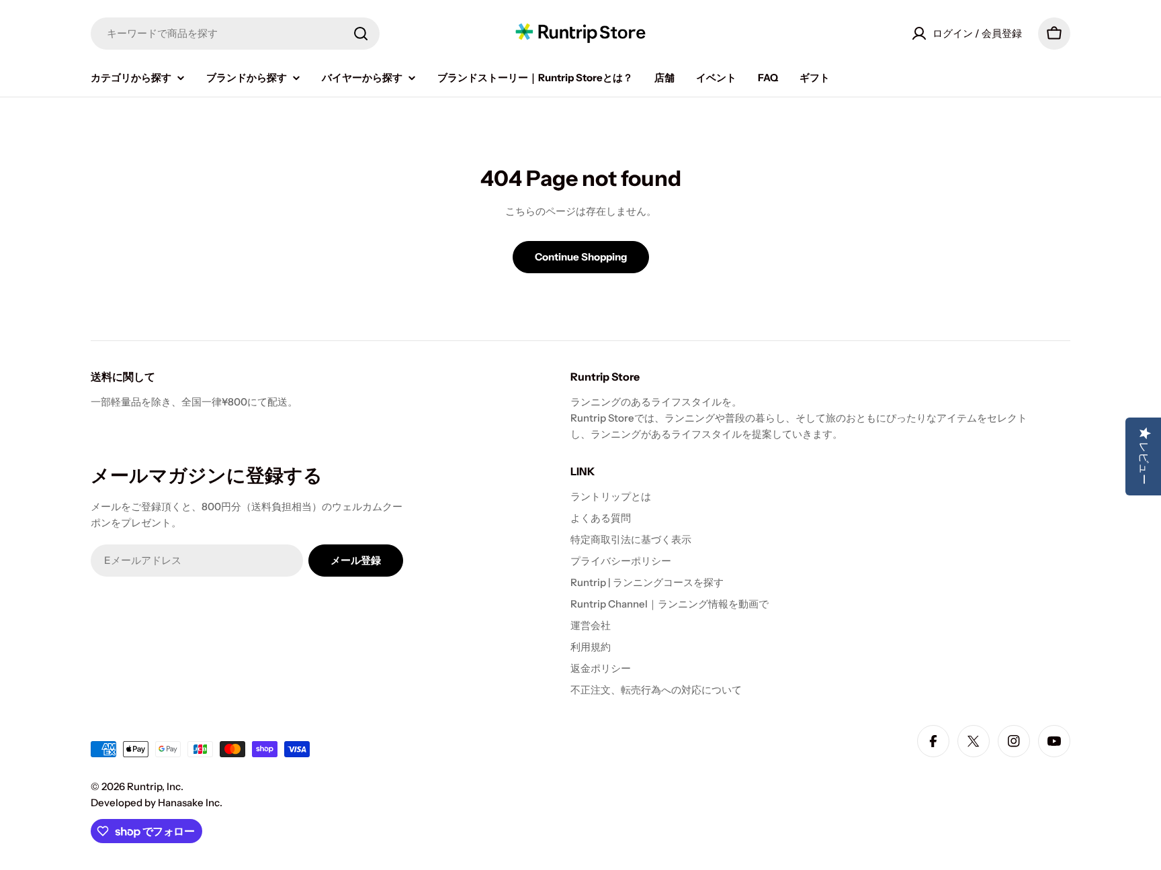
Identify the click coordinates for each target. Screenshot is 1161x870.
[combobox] (235, 33)
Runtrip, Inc (154, 786)
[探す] (361, 34)
